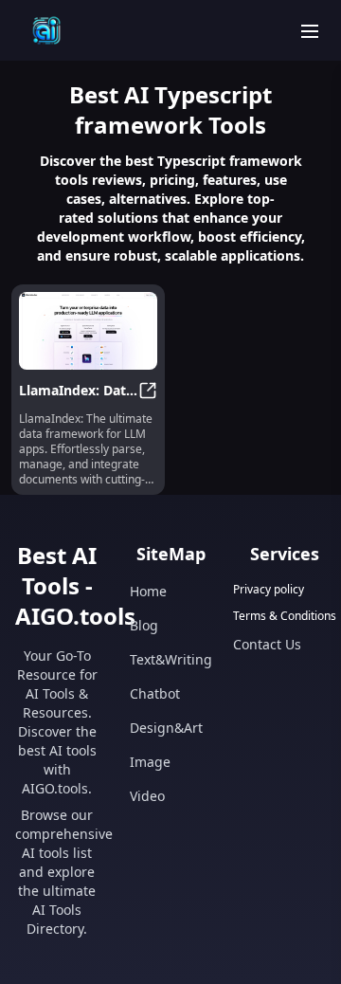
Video (147, 796)
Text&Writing (171, 659)
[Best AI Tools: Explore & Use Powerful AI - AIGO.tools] (46, 30)
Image (150, 762)
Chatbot (155, 693)
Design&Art (166, 728)
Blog (144, 625)
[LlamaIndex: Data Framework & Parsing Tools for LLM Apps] (88, 331)
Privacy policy (268, 589)
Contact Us (267, 644)
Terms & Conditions (284, 616)
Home (148, 591)
